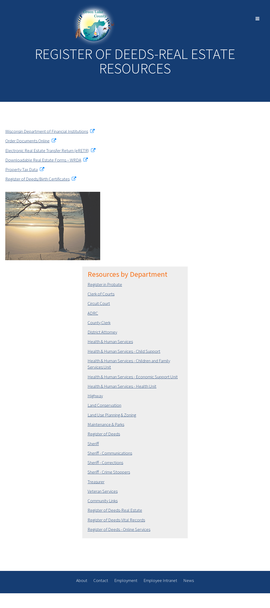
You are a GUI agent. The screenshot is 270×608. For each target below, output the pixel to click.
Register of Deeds (104, 434)
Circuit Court (99, 303)
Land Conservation (104, 405)
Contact (100, 580)
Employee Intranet (160, 580)
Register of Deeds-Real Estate (115, 510)
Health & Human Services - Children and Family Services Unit (129, 364)
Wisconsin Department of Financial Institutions (46, 131)
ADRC (93, 313)
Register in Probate (105, 284)
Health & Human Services (110, 341)
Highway (95, 396)
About (81, 580)
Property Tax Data (21, 169)
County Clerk (99, 322)
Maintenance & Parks (106, 424)
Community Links (103, 501)
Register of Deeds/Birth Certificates (37, 179)
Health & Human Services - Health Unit (122, 386)
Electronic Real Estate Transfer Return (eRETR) (47, 150)
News (188, 580)
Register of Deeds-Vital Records (116, 520)
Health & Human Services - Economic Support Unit (133, 377)
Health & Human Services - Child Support (124, 351)
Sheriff (93, 443)
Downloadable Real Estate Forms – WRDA (43, 160)
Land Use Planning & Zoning (112, 415)
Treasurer (96, 482)
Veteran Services (103, 491)
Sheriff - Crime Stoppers (109, 472)
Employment (125, 580)
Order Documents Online (27, 141)
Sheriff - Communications (110, 453)
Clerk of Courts (101, 294)
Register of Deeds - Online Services (119, 529)
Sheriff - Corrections (105, 462)
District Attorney (102, 332)
